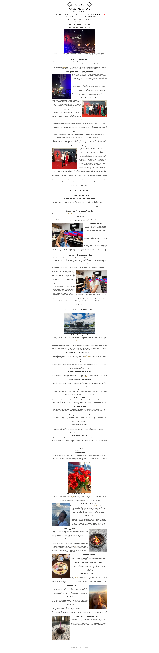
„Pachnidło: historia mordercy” (71, 340)
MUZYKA (81, 14)
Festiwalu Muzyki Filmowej (87, 376)
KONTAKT (98, 14)
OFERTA (87, 14)
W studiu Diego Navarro (79, 190)
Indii (98, 517)
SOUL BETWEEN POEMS (79, 9)
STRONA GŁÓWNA (58, 14)
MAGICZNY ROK (79, 448)
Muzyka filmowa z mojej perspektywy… (79, 309)
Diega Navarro (87, 356)
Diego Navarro (67, 56)
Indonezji (76, 577)
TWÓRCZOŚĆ (68, 14)
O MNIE (92, 14)
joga (76, 546)
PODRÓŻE (75, 14)
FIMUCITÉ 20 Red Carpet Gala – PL (79, 19)
